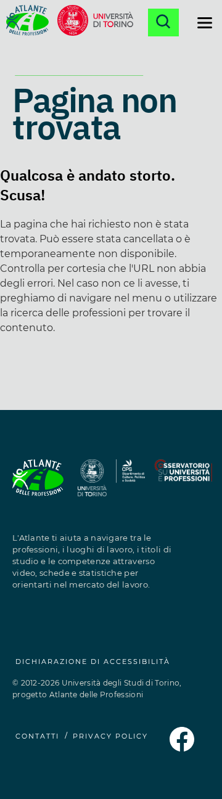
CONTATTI (37, 736)
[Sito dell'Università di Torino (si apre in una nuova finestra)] (95, 22)
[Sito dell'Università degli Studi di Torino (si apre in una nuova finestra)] (92, 484)
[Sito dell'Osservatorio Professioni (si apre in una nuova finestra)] (183, 484)
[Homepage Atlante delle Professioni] (27, 22)
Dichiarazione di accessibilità (92, 661)
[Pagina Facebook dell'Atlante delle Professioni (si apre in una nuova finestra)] (182, 748)
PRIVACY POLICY (110, 736)
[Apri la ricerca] (163, 22)
